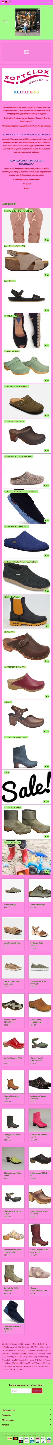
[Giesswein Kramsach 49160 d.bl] (13, 1311)
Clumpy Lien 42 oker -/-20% (12, 1097)
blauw (32, 1353)
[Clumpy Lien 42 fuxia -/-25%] (39, 1120)
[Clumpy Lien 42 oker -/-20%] (13, 1081)
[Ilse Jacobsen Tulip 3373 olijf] (39, 966)
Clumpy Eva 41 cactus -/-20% (12, 1212)
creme (32, 1357)
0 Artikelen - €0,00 (44, 2)
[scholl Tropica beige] (13, 928)
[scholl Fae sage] (13, 890)
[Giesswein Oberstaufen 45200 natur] (39, 1273)
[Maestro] (20, 1441)
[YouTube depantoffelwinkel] (31, 1399)
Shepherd (33, 1350)
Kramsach (28, 1347)
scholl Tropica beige (12, 943)
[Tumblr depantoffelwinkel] (35, 1399)
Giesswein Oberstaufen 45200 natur (38, 1289)
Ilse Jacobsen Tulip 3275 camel (11, 982)
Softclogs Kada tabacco (36, 944)
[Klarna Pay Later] (48, 1441)
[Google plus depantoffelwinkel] (22, 1399)
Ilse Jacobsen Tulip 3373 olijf (38, 982)
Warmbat (45, 1350)
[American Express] (32, 1441)
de (6, 2)
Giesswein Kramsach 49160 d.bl (12, 1327)
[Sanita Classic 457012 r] (13, 1043)
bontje (41, 1353)
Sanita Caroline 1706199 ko (10, 1020)
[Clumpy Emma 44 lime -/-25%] (13, 1158)
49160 (10, 1369)
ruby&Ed (10, 1366)
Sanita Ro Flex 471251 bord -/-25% (39, 1251)
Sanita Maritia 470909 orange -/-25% (12, 1251)
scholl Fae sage (10, 904)
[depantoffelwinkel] (31, 22)
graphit (16, 1360)
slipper (30, 1366)
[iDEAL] (9, 1438)
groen (34, 1360)
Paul (38, 1347)
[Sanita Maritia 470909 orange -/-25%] (13, 1235)
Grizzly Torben (32, 1344)
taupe (39, 1366)
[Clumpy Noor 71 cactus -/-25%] (39, 1043)
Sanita (22, 1350)
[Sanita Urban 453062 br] (39, 1158)
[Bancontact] (32, 1438)
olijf (34, 1363)
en (10, 2)
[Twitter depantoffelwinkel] (17, 1399)
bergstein (20, 1353)
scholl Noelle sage (37, 904)
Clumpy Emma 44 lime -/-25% (12, 1174)
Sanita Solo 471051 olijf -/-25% (11, 1289)
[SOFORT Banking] (37, 1438)
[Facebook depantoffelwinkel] (13, 1399)
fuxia (6, 1360)
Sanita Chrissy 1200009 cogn (36, 1020)
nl (3, 2)
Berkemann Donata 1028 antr (38, 1097)
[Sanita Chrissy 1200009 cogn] (39, 1005)
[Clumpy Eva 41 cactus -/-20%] (13, 1196)
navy (27, 1363)
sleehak (20, 1366)
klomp (10, 1363)
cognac (22, 1357)
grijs (24, 1360)
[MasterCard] (15, 1438)
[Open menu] (5, 21)
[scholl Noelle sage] (39, 890)
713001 (20, 1369)
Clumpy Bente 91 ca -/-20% (12, 1135)
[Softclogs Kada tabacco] (39, 928)
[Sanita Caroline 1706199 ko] (13, 1005)
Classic (6, 1344)
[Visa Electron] (48, 1438)
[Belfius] (26, 1441)
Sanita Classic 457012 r (13, 1059)
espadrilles (44, 1357)
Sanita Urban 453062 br (38, 1174)
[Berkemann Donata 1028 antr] (39, 1081)
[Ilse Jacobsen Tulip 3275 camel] (13, 966)
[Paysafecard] (43, 1438)
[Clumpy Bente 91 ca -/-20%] (13, 1120)
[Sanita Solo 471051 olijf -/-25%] (13, 1273)
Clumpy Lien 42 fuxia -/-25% (38, 1135)
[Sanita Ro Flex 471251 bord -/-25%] (39, 1235)
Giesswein (17, 1344)
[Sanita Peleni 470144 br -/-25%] (39, 1196)
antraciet (8, 1353)
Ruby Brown (9, 1350)
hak (42, 1360)
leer (19, 1363)
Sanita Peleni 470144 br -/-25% (38, 1212)
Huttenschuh (13, 1347)
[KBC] (37, 1441)
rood (42, 1363)
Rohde (47, 1347)
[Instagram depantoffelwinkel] (40, 1399)
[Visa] (21, 1438)
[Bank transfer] (26, 1438)
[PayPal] (43, 1441)
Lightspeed (40, 1435)
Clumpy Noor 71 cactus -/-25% (36, 1059)
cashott (11, 1357)
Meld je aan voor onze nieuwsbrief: (26, 1385)
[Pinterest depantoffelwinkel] (26, 1399)
